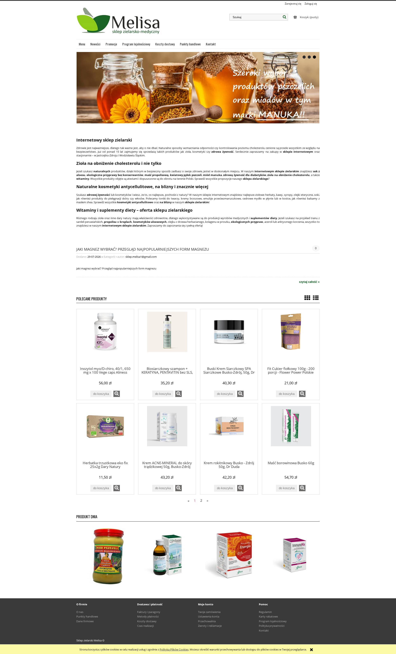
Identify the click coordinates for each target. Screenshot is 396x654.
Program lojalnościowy (273, 621)
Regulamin (265, 612)
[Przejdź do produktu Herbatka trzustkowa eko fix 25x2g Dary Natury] (105, 432)
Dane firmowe (85, 621)
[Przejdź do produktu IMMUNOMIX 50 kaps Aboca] (289, 555)
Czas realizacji (145, 626)
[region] (198, 87)
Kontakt (264, 630)
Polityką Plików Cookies (174, 649)
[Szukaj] (284, 17)
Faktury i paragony (148, 612)
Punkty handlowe (87, 616)
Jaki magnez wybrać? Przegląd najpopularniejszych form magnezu (142, 249)
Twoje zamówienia (209, 612)
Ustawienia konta (208, 616)
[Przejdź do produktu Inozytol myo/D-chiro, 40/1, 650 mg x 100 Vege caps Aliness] (105, 337)
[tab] (304, 57)
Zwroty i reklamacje (210, 626)
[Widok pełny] (316, 298)
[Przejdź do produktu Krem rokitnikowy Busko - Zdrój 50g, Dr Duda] (229, 432)
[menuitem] (82, 43)
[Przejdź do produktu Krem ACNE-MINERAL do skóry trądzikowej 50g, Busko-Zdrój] (167, 432)
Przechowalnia (207, 621)
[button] (116, 394)
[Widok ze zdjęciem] (307, 298)
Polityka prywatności (271, 626)
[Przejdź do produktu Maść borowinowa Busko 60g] (291, 432)
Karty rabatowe (268, 616)
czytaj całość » (309, 282)
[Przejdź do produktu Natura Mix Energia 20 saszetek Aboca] (228, 555)
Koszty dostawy (147, 621)
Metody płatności (148, 616)
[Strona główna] (118, 22)
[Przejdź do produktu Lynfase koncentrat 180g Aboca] (167, 555)
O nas (79, 612)
